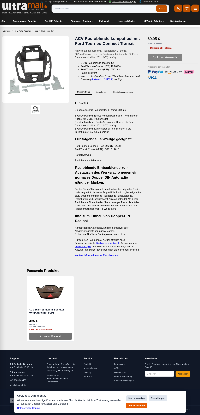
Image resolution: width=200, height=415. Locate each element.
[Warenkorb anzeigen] (186, 8)
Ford (36, 31)
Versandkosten (91, 368)
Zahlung (87, 372)
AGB (116, 368)
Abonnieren (183, 374)
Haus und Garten (126, 21)
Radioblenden (47, 31)
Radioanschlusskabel (107, 243)
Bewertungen (101, 92)
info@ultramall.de (18, 385)
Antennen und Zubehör (24, 21)
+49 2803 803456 (18, 380)
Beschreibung (83, 92)
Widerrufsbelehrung (123, 376)
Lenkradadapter (83, 246)
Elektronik (104, 21)
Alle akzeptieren (136, 405)
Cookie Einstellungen (124, 380)
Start (3, 21)
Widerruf (88, 376)
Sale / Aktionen (178, 21)
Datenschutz (120, 372)
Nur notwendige (136, 398)
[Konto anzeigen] (178, 8)
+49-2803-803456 (97, 1)
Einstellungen (158, 398)
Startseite (7, 31)
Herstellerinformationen (123, 92)
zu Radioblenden (96, 255)
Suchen (162, 8)
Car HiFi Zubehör (53, 21)
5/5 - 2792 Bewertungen (124, 1)
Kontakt (87, 364)
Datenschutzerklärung (28, 408)
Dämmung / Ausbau (81, 21)
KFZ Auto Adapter (153, 21)
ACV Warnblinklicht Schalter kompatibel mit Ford (46, 311)
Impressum (119, 364)
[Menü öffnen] (195, 8)
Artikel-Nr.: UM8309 (101, 79)
